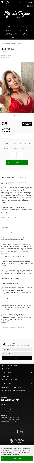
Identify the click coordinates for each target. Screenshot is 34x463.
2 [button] (17, 115)
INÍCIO (2, 44)
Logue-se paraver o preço (27, 124)
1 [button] (14, 115)
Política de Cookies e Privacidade (10, 454)
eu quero (17, 358)
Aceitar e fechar (17, 458)
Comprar (17, 162)
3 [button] (20, 115)
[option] (17, 87)
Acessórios (13, 44)
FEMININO (7, 44)
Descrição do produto (9, 177)
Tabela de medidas (23, 177)
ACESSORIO (20, 44)
